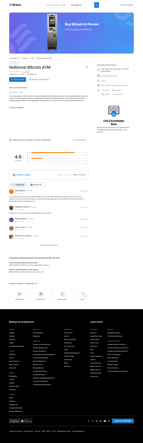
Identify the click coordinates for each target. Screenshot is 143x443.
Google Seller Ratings (16, 346)
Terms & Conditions (16, 431)
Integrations (13, 405)
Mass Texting (13, 364)
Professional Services (114, 336)
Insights (12, 383)
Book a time (94, 343)
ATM (32, 58)
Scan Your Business (114, 354)
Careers (93, 360)
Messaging (13, 376)
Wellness (67, 366)
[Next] (86, 296)
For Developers (112, 361)
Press (92, 353)
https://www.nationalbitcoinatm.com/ (115, 85)
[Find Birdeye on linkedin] (97, 421)
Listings (11, 333)
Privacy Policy (28, 431)
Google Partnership (15, 408)
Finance (25, 58)
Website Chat (38, 364)
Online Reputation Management (44, 354)
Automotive (68, 333)
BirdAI (11, 398)
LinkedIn (107, 94)
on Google (29, 191)
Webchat (12, 354)
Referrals (12, 339)
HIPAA (48, 431)
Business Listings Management (44, 378)
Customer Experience (40, 381)
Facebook (118, 90)
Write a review (126, 5)
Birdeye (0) (37, 185)
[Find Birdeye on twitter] (93, 421)
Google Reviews (38, 368)
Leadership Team (96, 336)
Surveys (12, 379)
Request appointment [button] (109, 76)
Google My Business (40, 371)
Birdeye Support (112, 364)
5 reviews (26, 71)
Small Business (38, 333)
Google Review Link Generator (117, 351)
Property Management (72, 353)
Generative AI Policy (64, 431)
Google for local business (41, 344)
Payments (12, 368)
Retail (66, 363)
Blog (91, 349)
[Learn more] (114, 115)
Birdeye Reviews (95, 366)
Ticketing (12, 390)
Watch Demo (94, 339)
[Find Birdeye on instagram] (101, 421)
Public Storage (69, 356)
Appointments (14, 361)
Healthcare (68, 343)
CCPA (54, 431)
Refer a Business (113, 368)
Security (37, 431)
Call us (103, 81)
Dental (66, 336)
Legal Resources (95, 373)
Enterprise (36, 336)
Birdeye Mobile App (15, 411)
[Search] (96, 5)
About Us (93, 333)
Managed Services (113, 333)
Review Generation (39, 351)
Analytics (12, 401)
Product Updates (96, 356)
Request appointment (40, 79)
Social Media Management (42, 385)
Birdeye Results (95, 370)
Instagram (118, 94)
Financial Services (70, 339)
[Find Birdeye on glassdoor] (109, 421)
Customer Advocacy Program (117, 371)
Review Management (40, 348)
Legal (66, 349)
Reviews (12, 336)
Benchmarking (14, 386)
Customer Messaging (40, 358)
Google (106, 90)
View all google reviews (49, 245)
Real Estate (68, 360)
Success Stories (95, 363)
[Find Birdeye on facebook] (89, 421)
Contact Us (94, 376)
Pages (11, 343)
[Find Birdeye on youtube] (105, 421)
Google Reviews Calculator (116, 344)
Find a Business (112, 358)
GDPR (43, 431)
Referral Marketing (39, 361)
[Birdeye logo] (15, 5)
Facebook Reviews (39, 375)
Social (11, 358)
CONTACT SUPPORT (122, 421)
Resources (93, 346)
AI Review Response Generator (117, 348)
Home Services (69, 346)
